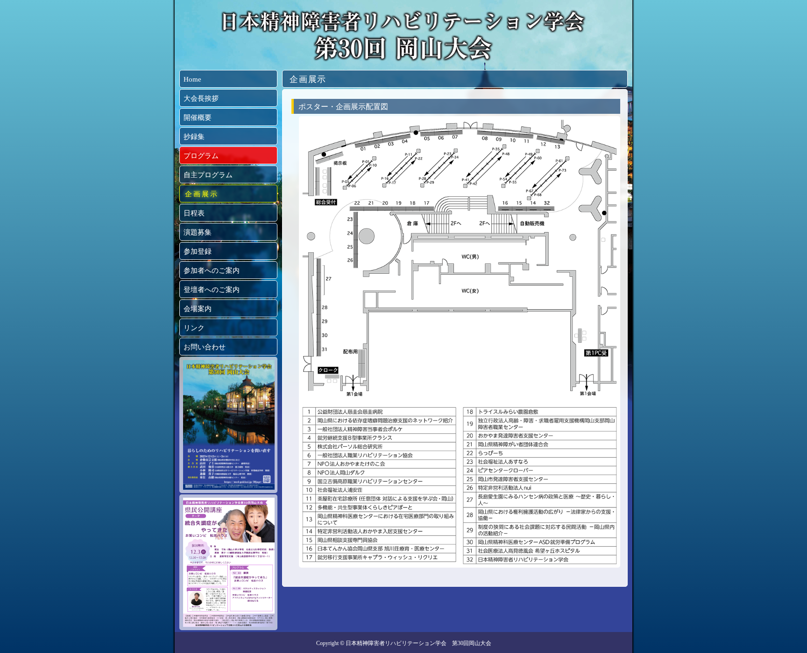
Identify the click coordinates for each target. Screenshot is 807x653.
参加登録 (198, 251)
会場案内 (198, 309)
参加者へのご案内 (212, 270)
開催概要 (198, 117)
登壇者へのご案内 (212, 289)
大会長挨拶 (201, 98)
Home (192, 79)
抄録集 (194, 136)
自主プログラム (208, 175)
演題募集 (198, 232)
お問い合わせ (205, 347)
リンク (194, 328)
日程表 (194, 213)
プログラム (201, 156)
